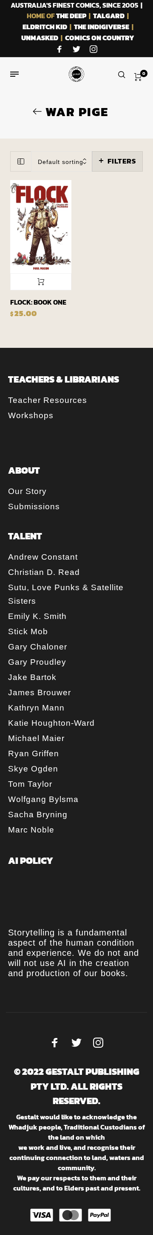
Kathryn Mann (36, 707)
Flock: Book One (38, 302)
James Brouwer (39, 692)
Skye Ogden (33, 768)
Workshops (31, 415)
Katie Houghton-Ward (51, 723)
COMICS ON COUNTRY (99, 38)
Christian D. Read (44, 572)
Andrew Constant (43, 556)
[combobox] (61, 162)
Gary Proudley (37, 662)
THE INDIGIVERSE (101, 27)
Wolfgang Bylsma (43, 799)
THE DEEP (71, 16)
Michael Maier (36, 738)
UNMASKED (39, 38)
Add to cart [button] (40, 281)
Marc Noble (31, 829)
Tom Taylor (30, 784)
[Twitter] (76, 49)
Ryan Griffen (33, 753)
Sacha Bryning (38, 814)
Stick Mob (28, 631)
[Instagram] (93, 49)
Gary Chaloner (37, 646)
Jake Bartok (32, 677)
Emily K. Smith (37, 616)
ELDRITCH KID (45, 27)
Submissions (34, 506)
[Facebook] (59, 49)
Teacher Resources (47, 400)
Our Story (27, 491)
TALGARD (109, 16)
